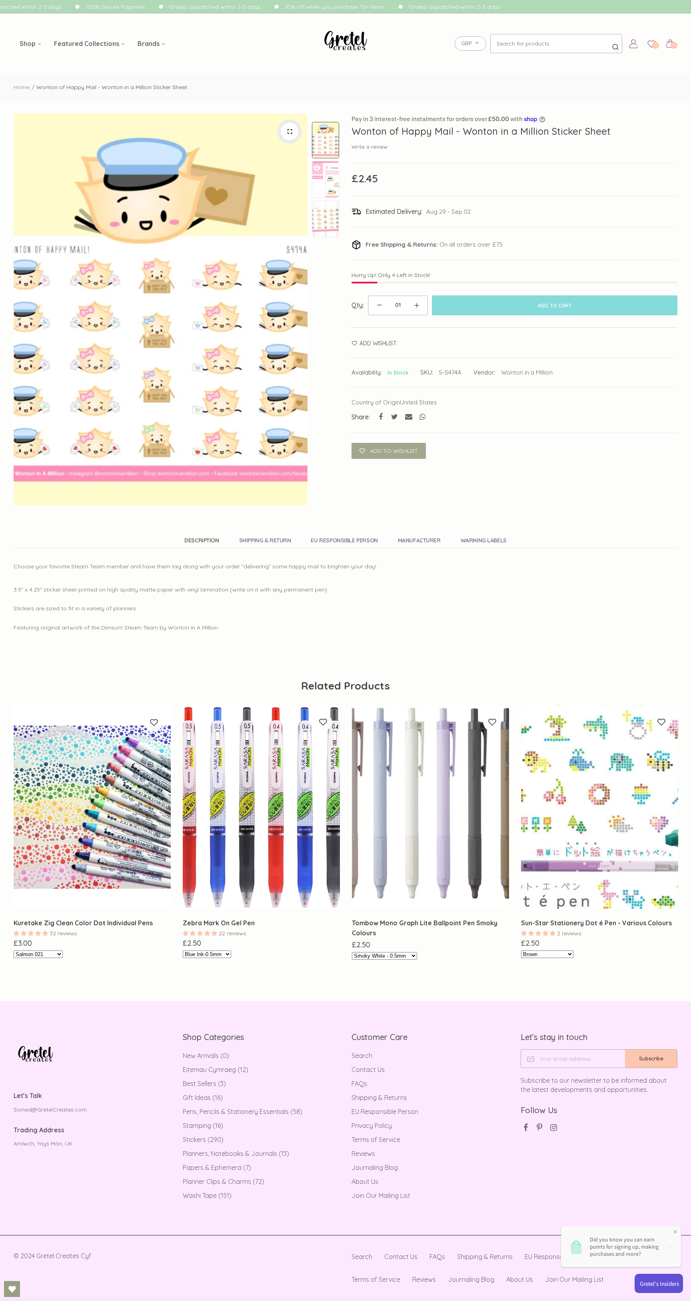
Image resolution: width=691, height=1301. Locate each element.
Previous (22, 309)
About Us (364, 1181)
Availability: (366, 372)
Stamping (203, 1126)
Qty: (357, 305)
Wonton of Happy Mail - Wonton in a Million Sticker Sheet (481, 131)
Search (361, 1056)
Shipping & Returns (379, 1098)
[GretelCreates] (346, 43)
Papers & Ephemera (217, 1167)
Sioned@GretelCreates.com (50, 1109)
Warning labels (484, 540)
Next (300, 309)
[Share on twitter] (394, 417)
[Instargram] (554, 1127)
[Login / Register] (633, 43)
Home (22, 87)
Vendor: (484, 372)
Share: (360, 417)
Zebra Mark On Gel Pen (219, 923)
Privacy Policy (371, 1126)
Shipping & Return (265, 540)
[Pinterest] (540, 1127)
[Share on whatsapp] (422, 417)
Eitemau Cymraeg (215, 1070)
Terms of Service (375, 1140)
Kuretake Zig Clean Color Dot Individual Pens (83, 923)
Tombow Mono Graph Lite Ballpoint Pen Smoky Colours (424, 928)
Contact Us (368, 1070)
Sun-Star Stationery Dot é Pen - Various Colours (596, 923)
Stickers (203, 1140)
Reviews (363, 1154)
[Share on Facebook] (380, 417)
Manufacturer (419, 540)
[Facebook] (526, 1127)
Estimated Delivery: (393, 211)
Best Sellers (204, 1084)
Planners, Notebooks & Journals (236, 1154)
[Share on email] (408, 417)
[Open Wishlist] (12, 1289)
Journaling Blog (374, 1167)
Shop (28, 44)
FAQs (359, 1084)
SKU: (426, 372)
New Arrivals (206, 1056)
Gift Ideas (203, 1098)
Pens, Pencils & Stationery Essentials (242, 1112)
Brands (149, 44)
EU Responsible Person (344, 540)
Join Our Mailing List (380, 1195)
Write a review (369, 146)
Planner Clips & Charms (223, 1181)
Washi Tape (207, 1195)
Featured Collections (87, 44)
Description (201, 540)
